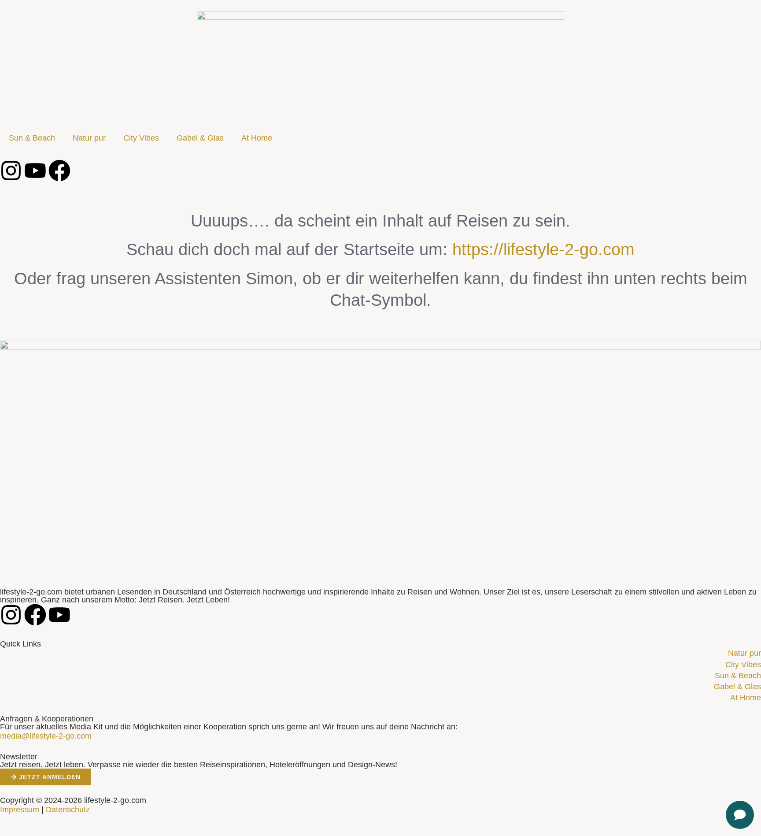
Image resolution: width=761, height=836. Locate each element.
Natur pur (89, 138)
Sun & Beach (32, 138)
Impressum (19, 809)
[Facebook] (59, 171)
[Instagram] (11, 171)
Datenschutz (68, 809)
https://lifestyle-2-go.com (543, 249)
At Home (256, 138)
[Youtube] (35, 171)
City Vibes (141, 138)
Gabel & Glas (200, 138)
